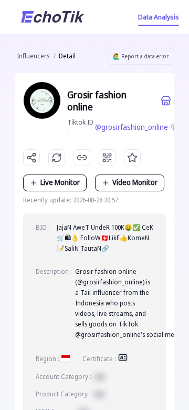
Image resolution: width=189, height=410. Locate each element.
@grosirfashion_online (131, 127)
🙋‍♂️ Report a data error (141, 56)
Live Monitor (60, 182)
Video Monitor (135, 182)
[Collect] (132, 157)
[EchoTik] (52, 17)
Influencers (33, 56)
